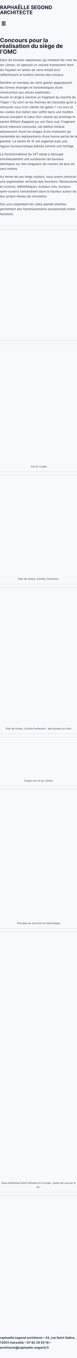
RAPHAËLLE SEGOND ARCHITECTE (26, 9)
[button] (38, 24)
